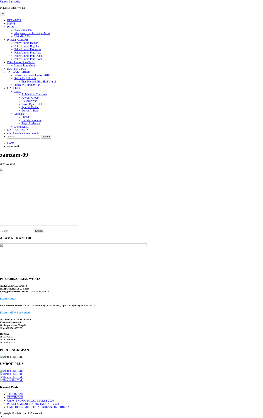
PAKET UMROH (17, 39)
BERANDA (14, 20)
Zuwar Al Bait (29, 110)
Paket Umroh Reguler (26, 46)
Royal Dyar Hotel (31, 104)
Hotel (17, 91)
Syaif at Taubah (30, 107)
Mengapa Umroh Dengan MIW (32, 33)
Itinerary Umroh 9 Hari (27, 84)
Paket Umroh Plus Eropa (28, 58)
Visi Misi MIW (22, 36)
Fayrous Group (30, 97)
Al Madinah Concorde (34, 94)
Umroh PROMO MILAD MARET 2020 (30, 400)
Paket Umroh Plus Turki (21, 62)
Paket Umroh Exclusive (27, 49)
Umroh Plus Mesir (24, 65)
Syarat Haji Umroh (25, 78)
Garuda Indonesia (31, 120)
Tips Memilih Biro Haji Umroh (39, 81)
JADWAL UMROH (18, 71)
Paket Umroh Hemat (26, 42)
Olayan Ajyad (29, 100)
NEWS (11, 23)
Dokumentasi (21, 126)
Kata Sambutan (23, 29)
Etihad (25, 116)
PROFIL (12, 26)
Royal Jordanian (30, 123)
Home (10, 142)
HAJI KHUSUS (16, 68)
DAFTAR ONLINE (18, 129)
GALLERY (14, 87)
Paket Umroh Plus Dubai (28, 55)
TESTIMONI (15, 394)
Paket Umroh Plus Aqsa (27, 52)
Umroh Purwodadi (10, 1)
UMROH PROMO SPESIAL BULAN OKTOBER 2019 (40, 407)
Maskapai (19, 113)
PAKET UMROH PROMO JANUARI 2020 (33, 403)
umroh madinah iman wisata (23, 133)
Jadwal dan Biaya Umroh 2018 (32, 75)
